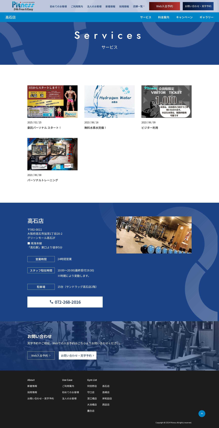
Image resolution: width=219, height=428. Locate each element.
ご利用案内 (77, 6)
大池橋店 (92, 404)
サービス (145, 17)
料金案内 (163, 17)
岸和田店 (107, 398)
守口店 (90, 392)
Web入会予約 (164, 6)
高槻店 (106, 392)
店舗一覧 (138, 6)
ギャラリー (207, 17)
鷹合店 (90, 410)
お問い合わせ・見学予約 (198, 6)
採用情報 (124, 6)
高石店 (10, 17)
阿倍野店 (92, 386)
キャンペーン (184, 17)
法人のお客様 (94, 6)
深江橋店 (92, 398)
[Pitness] (23, 6)
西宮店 (106, 404)
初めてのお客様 (58, 6)
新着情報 (110, 6)
